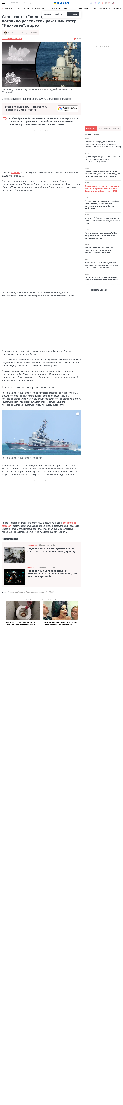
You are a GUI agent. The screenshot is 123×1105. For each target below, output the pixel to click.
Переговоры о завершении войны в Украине (25, 8)
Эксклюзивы (82, 8)
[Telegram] (99, 3)
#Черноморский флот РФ (36, 592)
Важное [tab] (116, 128)
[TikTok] (113, 3)
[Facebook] (91, 3)
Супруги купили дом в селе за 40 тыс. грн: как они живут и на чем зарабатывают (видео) (103, 159)
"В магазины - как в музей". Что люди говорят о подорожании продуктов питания (101, 235)
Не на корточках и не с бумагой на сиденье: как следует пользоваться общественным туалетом (101, 265)
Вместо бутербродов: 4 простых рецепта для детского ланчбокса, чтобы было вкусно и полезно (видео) (103, 144)
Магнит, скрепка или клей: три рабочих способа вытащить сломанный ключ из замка (99, 250)
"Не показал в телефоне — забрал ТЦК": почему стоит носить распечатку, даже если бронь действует (102, 204)
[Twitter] (106, 2)
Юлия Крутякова (13, 33)
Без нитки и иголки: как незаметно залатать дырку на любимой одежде (102, 278)
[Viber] (95, 3)
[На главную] (61, 3)
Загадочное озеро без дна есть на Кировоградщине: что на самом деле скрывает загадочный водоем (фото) (102, 173)
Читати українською (12, 39)
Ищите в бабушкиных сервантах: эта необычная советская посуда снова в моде (102, 220)
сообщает (15, 172)
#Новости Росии (15, 592)
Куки (60, 14)
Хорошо (73, 14)
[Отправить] (30, 3)
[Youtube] (102, 3)
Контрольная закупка (61, 8)
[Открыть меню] (4, 3)
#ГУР (51, 592)
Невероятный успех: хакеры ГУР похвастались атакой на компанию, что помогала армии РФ (52, 573)
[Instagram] (109, 3)
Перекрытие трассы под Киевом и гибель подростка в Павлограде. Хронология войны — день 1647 (102, 188)
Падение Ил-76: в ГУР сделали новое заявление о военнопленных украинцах (52, 549)
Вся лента (90, 134)
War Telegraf (32, 545)
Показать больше (98, 290)
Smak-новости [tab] (104, 128)
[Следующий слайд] (120, 8)
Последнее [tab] (91, 128)
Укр (119, 3)
